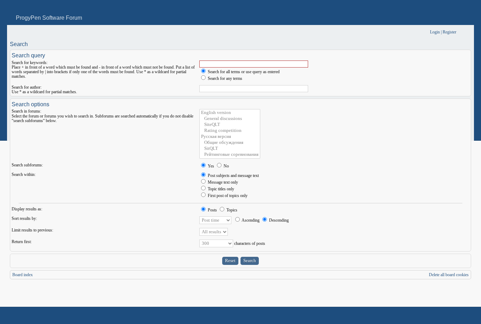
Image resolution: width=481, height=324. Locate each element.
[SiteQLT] (229, 125)
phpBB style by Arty (439, 315)
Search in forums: (26, 111)
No (226, 166)
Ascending (250, 220)
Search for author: (27, 87)
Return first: (22, 241)
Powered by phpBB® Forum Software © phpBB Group (460, 315)
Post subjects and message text (233, 175)
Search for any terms (224, 78)
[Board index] (14, 32)
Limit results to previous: (32, 230)
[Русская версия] (229, 137)
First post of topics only (227, 195)
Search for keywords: (30, 62)
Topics (231, 210)
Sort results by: (24, 218)
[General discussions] (229, 119)
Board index (22, 274)
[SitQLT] (229, 149)
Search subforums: (27, 165)
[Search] (402, 32)
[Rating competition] (229, 131)
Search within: (24, 174)
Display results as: (27, 209)
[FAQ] (414, 32)
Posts (212, 210)
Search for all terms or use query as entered (243, 71)
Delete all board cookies (449, 274)
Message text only (222, 182)
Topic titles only (220, 188)
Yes (210, 166)
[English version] (229, 113)
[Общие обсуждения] (229, 143)
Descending (278, 220)
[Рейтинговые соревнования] (229, 155)
